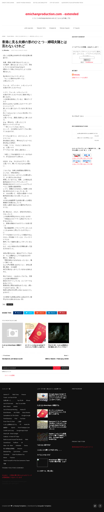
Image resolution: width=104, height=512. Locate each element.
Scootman (6, 454)
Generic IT (6, 394)
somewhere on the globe (11, 415)
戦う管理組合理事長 (8, 448)
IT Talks (76, 28)
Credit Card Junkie (8, 2)
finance (24, 394)
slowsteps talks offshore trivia (72, 2)
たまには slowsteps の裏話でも (11, 346)
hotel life (27, 424)
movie (5, 457)
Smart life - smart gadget (10, 433)
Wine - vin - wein (8, 445)
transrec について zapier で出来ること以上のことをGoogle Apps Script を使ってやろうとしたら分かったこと (58, 425)
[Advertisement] (87, 96)
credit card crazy (8, 430)
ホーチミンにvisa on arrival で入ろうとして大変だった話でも (35, 346)
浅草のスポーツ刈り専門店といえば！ (88, 137)
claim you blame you (18, 454)
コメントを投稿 (10, 375)
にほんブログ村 (77, 158)
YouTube (22, 418)
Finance (52, 28)
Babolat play (7, 451)
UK (22, 442)
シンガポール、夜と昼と (45, 471)
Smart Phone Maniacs (24, 2)
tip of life (20, 400)
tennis (26, 445)
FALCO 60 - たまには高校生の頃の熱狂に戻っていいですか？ (58, 346)
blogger (57, 368)
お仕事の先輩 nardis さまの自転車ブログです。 (88, 133)
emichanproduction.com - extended (52, 14)
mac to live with (20, 403)
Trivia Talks (65, 28)
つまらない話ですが (43, 445)
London (25, 451)
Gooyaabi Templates (44, 506)
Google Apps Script (22, 430)
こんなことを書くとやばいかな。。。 (49, 450)
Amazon (19, 448)
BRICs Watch (7, 406)
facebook (65, 368)
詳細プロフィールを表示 (80, 77)
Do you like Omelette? (40, 2)
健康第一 (5, 427)
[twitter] (95, 506)
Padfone (15, 442)
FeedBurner (89, 62)
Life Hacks (28, 28)
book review (7, 412)
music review (26, 412)
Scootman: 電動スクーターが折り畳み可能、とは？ (58, 460)
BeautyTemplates (20, 506)
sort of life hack (8, 403)
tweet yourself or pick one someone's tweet (16, 460)
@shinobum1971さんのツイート (82, 447)
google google (26, 415)
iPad (16, 418)
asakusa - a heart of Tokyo (11, 436)
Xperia (13, 427)
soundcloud (6, 442)
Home (3, 36)
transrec (12, 457)
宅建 (4, 463)
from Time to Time (9, 421)
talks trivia (10, 36)
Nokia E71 (23, 409)
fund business (7, 418)
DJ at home (17, 451)
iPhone (28, 400)
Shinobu (77, 75)
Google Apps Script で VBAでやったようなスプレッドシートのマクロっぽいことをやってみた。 (58, 397)
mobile (15, 406)
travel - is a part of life (10, 397)
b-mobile (18, 445)
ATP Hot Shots (54, 2)
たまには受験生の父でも (10, 424)
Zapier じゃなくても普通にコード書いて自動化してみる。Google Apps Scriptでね (58, 436)
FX (20, 424)
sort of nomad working (10, 409)
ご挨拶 (19, 421)
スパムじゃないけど (43, 455)
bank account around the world (12, 439)
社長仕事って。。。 (8, 400)
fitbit (26, 439)
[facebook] (100, 506)
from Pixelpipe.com (24, 427)
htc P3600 (17, 412)
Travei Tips (41, 28)
